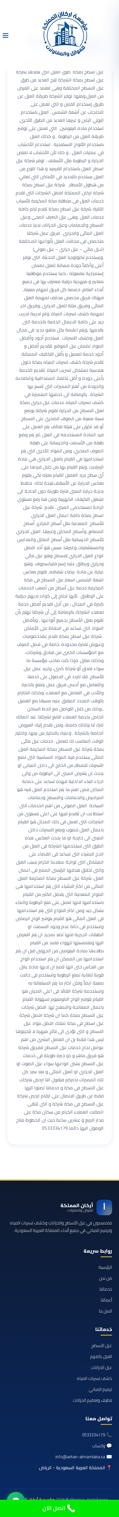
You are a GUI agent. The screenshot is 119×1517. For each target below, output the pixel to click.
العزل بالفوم (101, 1356)
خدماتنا (105, 1289)
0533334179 (93, 1435)
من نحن (105, 1278)
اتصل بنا (105, 1311)
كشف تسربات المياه (94, 1378)
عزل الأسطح (101, 1345)
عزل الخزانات (101, 1367)
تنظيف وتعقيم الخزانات (92, 1400)
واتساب (98, 1446)
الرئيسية (105, 1267)
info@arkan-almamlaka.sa (80, 1457)
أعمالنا (106, 1300)
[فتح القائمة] (5, 35)
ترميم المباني (100, 1389)
